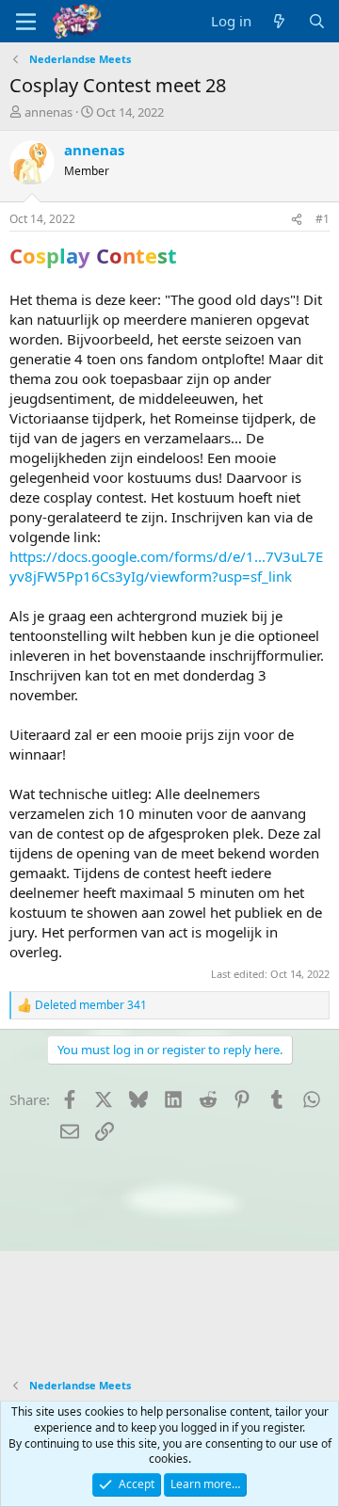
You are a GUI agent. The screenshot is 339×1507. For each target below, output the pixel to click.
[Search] (317, 21)
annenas (48, 112)
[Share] (296, 220)
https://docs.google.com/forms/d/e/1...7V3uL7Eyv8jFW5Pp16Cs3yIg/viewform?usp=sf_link (166, 566)
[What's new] (279, 21)
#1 (322, 219)
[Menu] (26, 21)
